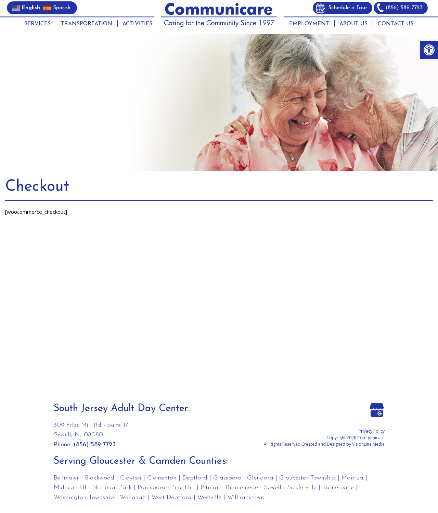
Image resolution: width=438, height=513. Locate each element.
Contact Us (395, 24)
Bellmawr (66, 478)
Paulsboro (151, 488)
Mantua (352, 478)
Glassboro (227, 478)
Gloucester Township (307, 478)
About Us (353, 24)
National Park (112, 488)
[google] (377, 409)
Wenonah (133, 498)
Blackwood (99, 478)
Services (37, 24)
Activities (137, 24)
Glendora (260, 478)
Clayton (130, 478)
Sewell (272, 488)
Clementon (162, 478)
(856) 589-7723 (404, 8)
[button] (429, 50)
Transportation (86, 24)
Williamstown (245, 498)
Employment (309, 24)
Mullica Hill (70, 488)
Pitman (210, 488)
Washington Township (84, 498)
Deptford (194, 478)
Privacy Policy (372, 431)
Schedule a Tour (347, 8)
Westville (209, 498)
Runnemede (242, 488)
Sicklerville (302, 488)
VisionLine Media (368, 444)
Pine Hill (183, 488)
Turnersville (338, 488)
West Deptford (172, 498)
